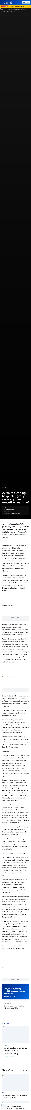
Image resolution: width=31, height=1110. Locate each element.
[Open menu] (2, 2)
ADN (3, 487)
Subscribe (26, 2)
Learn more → (8, 1011)
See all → (26, 1070)
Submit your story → (10, 996)
